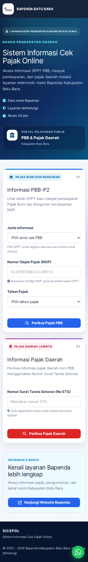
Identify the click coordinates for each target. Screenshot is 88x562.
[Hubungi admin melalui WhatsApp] (78, 552)
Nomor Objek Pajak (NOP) (29, 262)
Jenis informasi (20, 228)
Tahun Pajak (17, 291)
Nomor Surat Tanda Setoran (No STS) (39, 391)
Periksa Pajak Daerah (47, 433)
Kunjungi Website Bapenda (47, 502)
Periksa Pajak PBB (47, 323)
